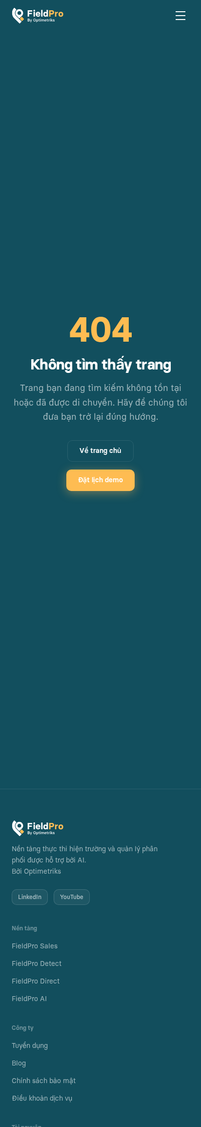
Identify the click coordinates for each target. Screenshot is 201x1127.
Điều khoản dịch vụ (42, 1098)
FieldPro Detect (36, 964)
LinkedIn (29, 897)
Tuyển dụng (30, 1046)
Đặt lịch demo (100, 480)
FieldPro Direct (36, 981)
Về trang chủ (100, 451)
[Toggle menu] (180, 15)
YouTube (71, 897)
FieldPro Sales (35, 946)
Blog (19, 1063)
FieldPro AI (29, 999)
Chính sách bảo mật (44, 1081)
